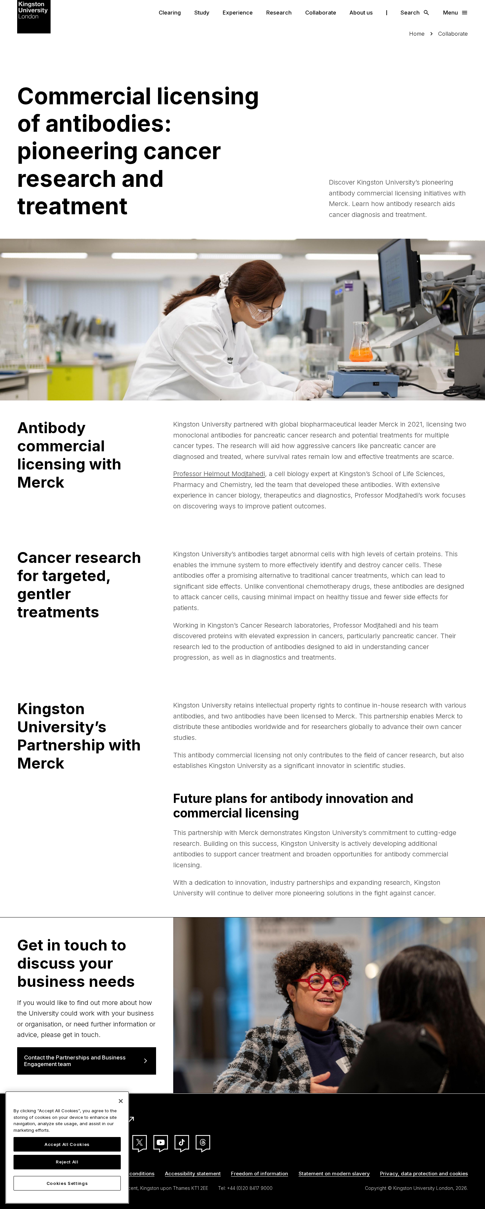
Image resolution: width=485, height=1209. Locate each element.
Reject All (67, 1162)
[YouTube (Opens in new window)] (160, 1142)
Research (279, 12)
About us (361, 12)
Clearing (170, 12)
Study (202, 12)
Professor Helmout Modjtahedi (219, 473)
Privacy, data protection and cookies (424, 1173)
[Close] (120, 1101)
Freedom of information (259, 1173)
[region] (67, 1147)
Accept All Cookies (67, 1144)
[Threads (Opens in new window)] (203, 1142)
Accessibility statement (193, 1173)
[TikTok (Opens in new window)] (182, 1142)
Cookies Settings (67, 1183)
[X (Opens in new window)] (139, 1142)
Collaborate (320, 12)
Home (417, 33)
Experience (238, 12)
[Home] (34, 16)
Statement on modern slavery (334, 1173)
